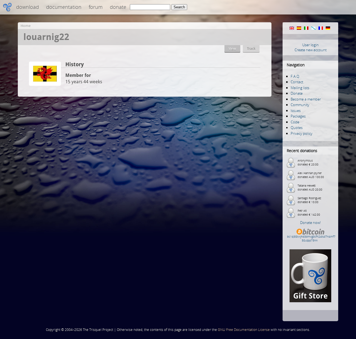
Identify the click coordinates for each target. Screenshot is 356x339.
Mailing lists (300, 87)
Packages (298, 116)
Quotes (297, 127)
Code (295, 122)
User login (310, 44)
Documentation (63, 7)
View (232, 49)
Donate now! (310, 222)
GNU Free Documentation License (244, 329)
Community (300, 104)
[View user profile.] (45, 84)
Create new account (311, 49)
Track (251, 49)
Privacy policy (301, 133)
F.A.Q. (295, 76)
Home (26, 26)
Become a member (306, 99)
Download (27, 7)
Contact (297, 81)
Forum (96, 7)
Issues (296, 110)
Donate (118, 7)
